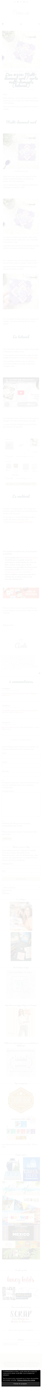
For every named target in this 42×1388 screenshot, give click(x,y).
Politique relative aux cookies (26, 1380)
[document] (21, 694)
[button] (39, 1370)
